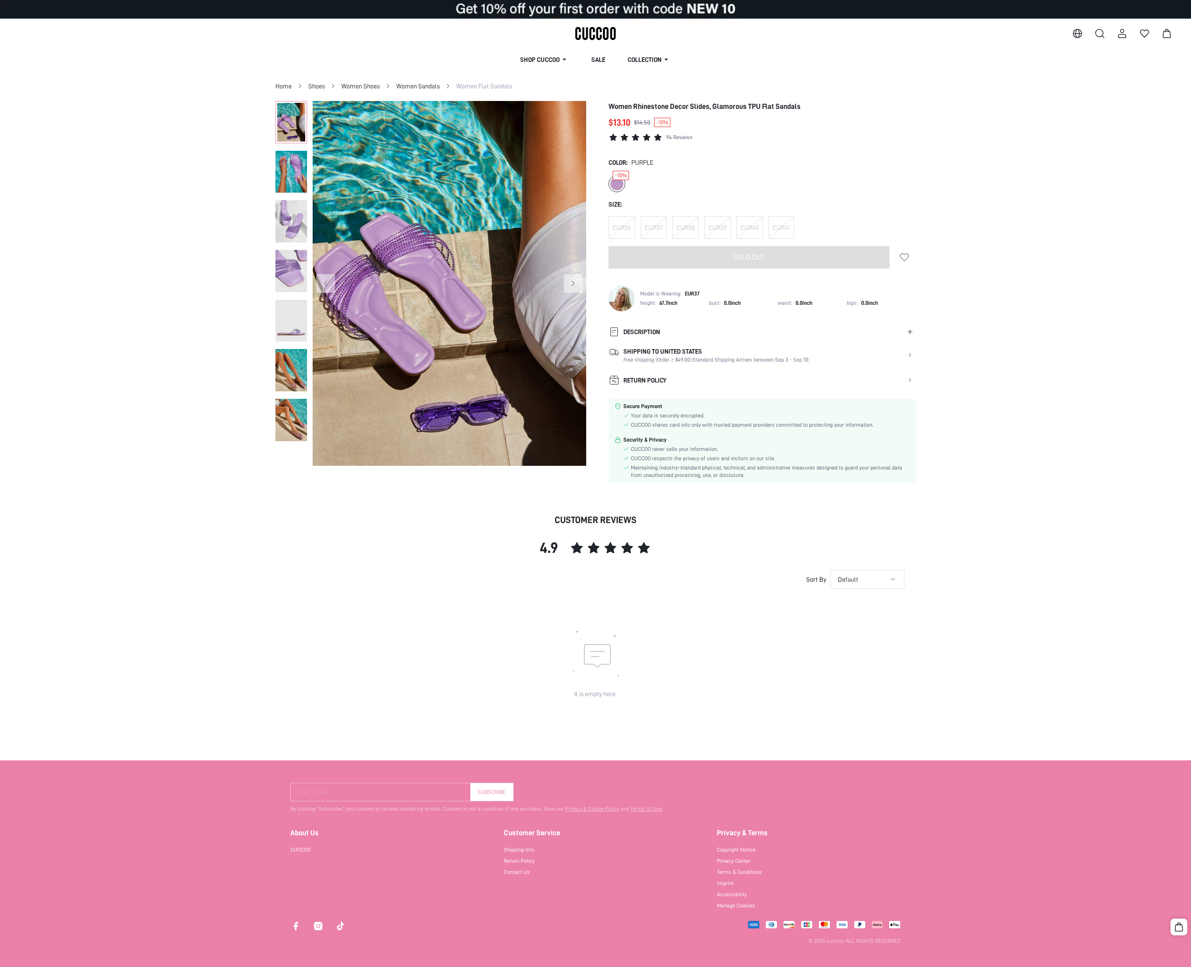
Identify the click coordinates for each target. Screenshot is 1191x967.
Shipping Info (519, 849)
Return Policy (519, 861)
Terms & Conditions (739, 872)
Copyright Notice (736, 849)
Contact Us (517, 872)
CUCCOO (300, 849)
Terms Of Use (646, 809)
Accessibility (732, 894)
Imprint (725, 883)
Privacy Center (733, 861)
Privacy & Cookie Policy (592, 809)
